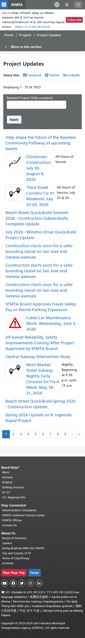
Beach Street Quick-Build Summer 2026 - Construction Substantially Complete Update (36, 218)
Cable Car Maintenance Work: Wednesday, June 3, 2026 (51, 323)
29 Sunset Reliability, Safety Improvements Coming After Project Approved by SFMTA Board (39, 343)
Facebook (34, 75)
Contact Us (9, 525)
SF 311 (6, 492)
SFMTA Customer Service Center (23, 515)
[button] (57, 4)
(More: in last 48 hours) (32, 27)
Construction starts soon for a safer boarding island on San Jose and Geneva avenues (39, 251)
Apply (14, 119)
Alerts (6, 13)
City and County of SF (16, 553)
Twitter (54, 75)
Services (7, 477)
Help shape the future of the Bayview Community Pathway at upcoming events (40, 143)
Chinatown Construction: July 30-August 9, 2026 (39, 168)
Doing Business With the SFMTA (23, 548)
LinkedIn (73, 75)
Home (8, 35)
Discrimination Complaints (19, 510)
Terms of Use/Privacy (16, 558)
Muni (5, 472)
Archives (7, 563)
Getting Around (12, 487)
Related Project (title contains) (30, 98)
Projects (25, 35)
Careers (7, 543)
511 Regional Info (14, 497)
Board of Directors (14, 538)
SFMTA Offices (11, 520)
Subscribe (74, 20)
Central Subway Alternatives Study (37, 356)
